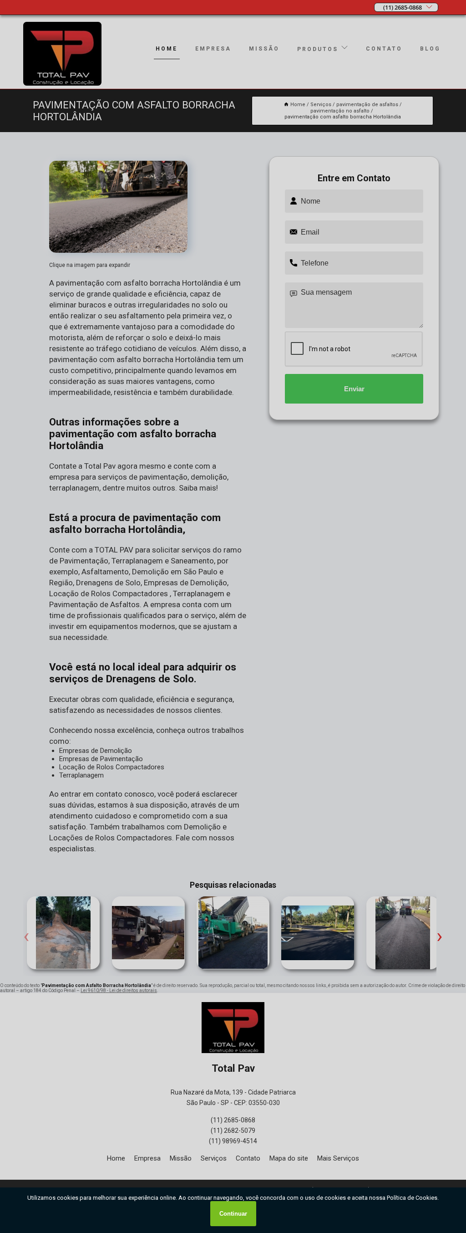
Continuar (233, 1213)
